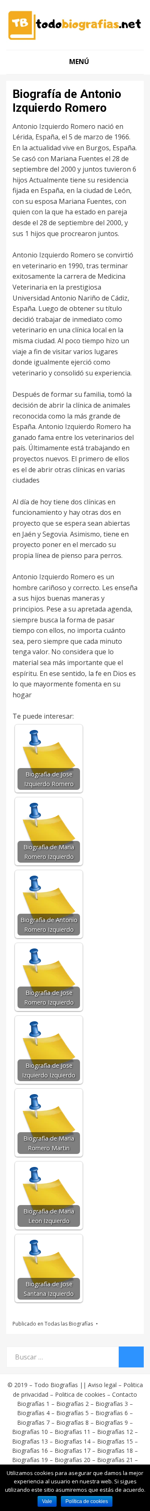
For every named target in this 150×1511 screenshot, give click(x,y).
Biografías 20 (72, 1460)
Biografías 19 (30, 1460)
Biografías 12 (115, 1432)
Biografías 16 (30, 1450)
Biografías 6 (111, 1413)
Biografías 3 (111, 1404)
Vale (47, 1501)
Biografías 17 (72, 1450)
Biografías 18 (115, 1450)
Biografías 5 (72, 1413)
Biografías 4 (33, 1413)
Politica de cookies (80, 1394)
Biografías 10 (30, 1432)
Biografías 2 (72, 1404)
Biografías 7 (33, 1422)
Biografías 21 (115, 1460)
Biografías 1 (33, 1404)
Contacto (124, 1394)
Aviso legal (102, 1385)
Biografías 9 (111, 1422)
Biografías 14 (72, 1441)
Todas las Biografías (69, 1323)
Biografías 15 (115, 1441)
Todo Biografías (56, 1385)
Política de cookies (86, 1501)
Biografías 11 (72, 1432)
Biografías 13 (30, 1441)
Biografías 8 (72, 1422)
